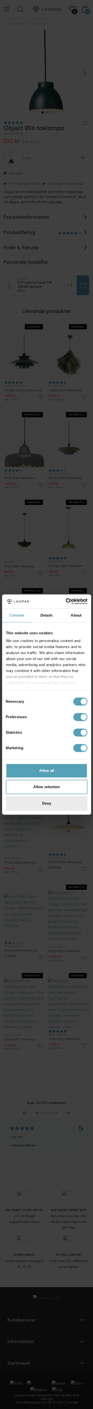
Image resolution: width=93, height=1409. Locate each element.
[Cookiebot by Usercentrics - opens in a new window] (66, 601)
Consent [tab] (16, 615)
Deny (46, 803)
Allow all (46, 770)
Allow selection (46, 787)
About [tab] (76, 615)
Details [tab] (46, 615)
